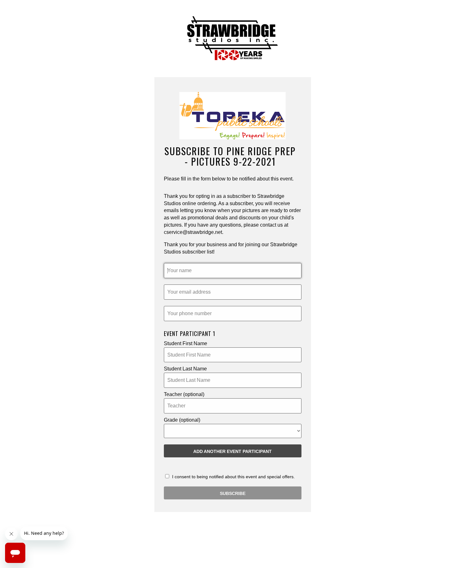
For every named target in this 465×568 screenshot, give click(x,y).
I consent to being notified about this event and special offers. (233, 476)
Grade (182, 420)
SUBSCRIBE (232, 493)
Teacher (184, 394)
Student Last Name (185, 368)
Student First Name (185, 343)
